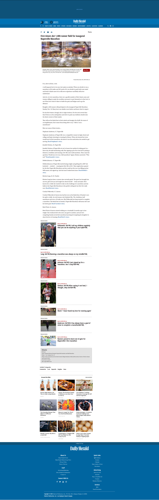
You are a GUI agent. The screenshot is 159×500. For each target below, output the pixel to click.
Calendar (100, 26)
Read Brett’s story (63, 217)
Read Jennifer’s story (52, 157)
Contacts (97, 479)
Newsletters (97, 466)
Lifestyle (88, 26)
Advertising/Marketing (63, 470)
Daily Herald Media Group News (63, 460)
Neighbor (60, 369)
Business (75, 26)
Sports (58, 26)
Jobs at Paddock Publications (63, 472)
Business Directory (97, 481)
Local (48, 369)
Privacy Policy (63, 462)
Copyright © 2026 (48, 494)
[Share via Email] (49, 32)
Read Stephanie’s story (55, 141)
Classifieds (94, 26)
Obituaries (69, 26)
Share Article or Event (97, 464)
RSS (97, 487)
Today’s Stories (48, 26)
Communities (43, 369)
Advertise (97, 474)
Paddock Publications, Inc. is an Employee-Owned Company (58, 496)
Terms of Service (63, 464)
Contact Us (63, 474)
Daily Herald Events (63, 458)
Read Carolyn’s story (58, 204)
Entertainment (81, 26)
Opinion (63, 26)
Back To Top (80, 443)
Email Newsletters (97, 489)
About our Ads (97, 472)
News (54, 26)
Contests (97, 460)
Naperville (53, 369)
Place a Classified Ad (97, 476)
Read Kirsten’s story (52, 188)
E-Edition (97, 458)
